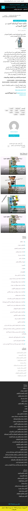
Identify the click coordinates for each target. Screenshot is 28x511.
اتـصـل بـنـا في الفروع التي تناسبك (10, 1)
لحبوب (22, 112)
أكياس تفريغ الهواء (22, 375)
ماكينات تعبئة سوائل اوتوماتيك (17, 281)
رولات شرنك (23, 362)
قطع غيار (22, 271)
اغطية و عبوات (21, 245)
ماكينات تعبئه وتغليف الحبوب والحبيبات (15, 15)
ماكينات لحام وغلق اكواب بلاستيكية (16, 337)
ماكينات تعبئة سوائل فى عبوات (17, 285)
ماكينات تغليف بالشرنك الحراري (17, 312)
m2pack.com (22, 94)
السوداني (22, 110)
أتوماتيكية (18, 108)
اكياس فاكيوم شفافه (21, 357)
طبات (23, 268)
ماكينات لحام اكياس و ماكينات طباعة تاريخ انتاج (13, 328)
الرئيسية (22, 1)
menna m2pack (20, 172)
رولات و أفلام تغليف (20, 261)
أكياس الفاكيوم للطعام (21, 373)
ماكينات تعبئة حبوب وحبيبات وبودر (16, 278)
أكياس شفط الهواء (22, 360)
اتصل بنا (18, 1)
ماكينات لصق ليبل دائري (19, 340)
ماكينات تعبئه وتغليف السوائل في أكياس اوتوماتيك (13, 302)
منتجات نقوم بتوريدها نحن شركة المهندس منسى (13, 343)
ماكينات (17, 112)
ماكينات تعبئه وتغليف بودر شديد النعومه (15, 305)
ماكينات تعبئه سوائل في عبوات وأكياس (15, 291)
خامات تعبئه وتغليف (20, 251)
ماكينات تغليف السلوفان (19, 308)
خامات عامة (21, 258)
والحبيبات (22, 114)
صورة (23, 265)
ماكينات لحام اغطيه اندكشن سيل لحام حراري (14, 325)
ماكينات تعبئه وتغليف (19, 295)
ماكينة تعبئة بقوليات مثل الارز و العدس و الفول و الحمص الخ (14, 189)
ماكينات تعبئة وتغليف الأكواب (18, 288)
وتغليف (15, 114)
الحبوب (11, 108)
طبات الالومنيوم (22, 355)
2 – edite (22, 241)
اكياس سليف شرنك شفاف (20, 365)
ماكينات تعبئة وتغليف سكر (18, 209)
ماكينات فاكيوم (21, 322)
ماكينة (11, 112)
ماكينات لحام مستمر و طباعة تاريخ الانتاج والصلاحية (16, 332)
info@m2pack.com (21, 93)
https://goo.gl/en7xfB (20, 90)
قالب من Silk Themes (14, 504)
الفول (16, 110)
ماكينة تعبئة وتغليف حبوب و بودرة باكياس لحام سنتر (14, 169)
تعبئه (7, 110)
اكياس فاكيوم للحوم (21, 352)
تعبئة (11, 110)
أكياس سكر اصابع (22, 370)
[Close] (27, 507)
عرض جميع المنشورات (14, 135)
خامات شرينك (21, 255)
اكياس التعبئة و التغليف (19, 248)
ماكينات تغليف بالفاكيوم (19, 315)
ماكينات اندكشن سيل (19, 275)
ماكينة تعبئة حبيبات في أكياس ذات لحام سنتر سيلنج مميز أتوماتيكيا (13, 227)
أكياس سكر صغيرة (21, 367)
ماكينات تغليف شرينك (19, 318)
